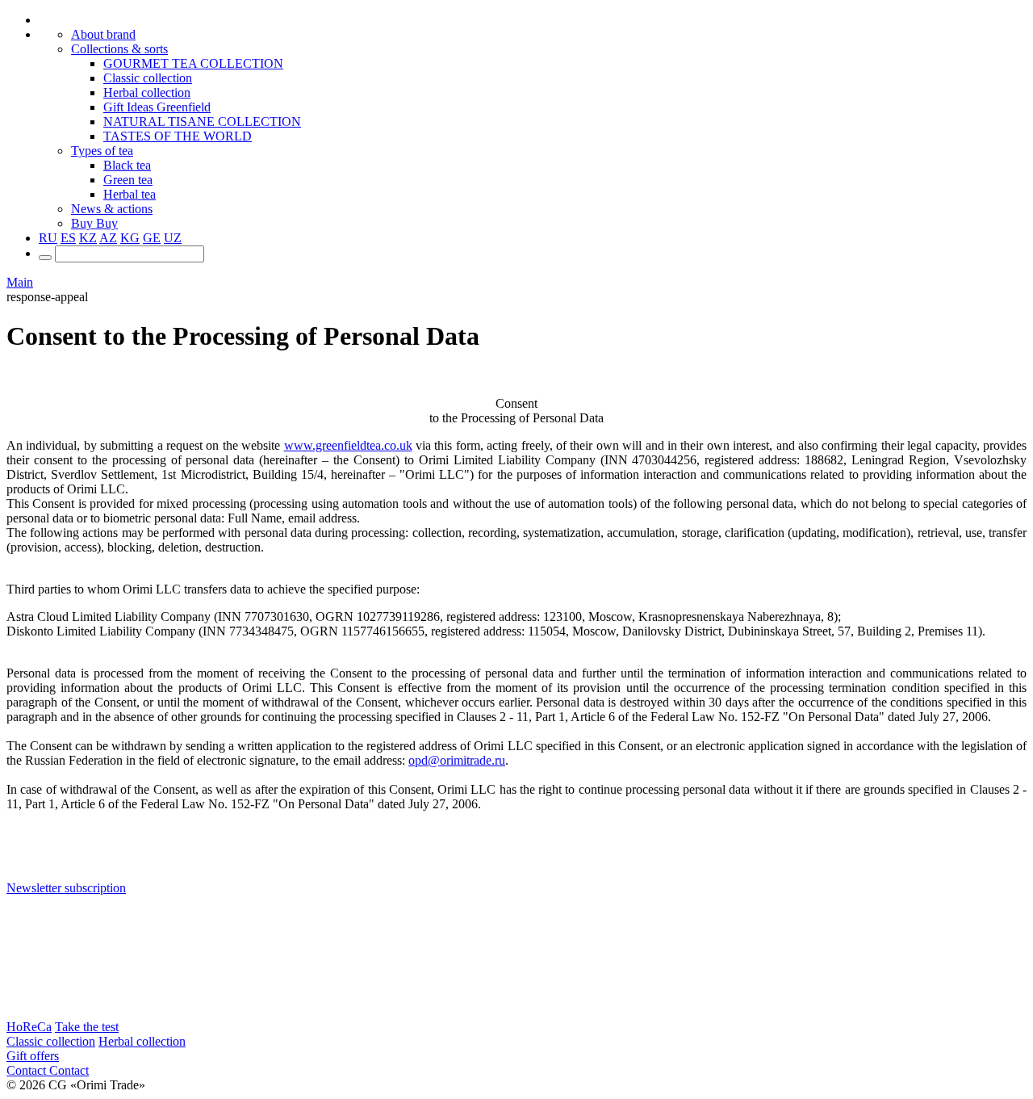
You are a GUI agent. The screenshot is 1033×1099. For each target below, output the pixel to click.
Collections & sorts (119, 49)
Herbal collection (146, 92)
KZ (88, 238)
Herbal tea (129, 194)
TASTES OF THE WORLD (177, 136)
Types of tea (102, 150)
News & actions (112, 209)
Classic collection (147, 78)
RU (48, 238)
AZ (108, 238)
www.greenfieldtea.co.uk (348, 445)
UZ (173, 238)
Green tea (128, 180)
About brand (103, 34)
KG (130, 238)
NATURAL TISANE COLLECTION (202, 121)
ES (68, 238)
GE (152, 238)
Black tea (127, 165)
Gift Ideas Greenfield (157, 107)
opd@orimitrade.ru (456, 760)
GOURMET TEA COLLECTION (193, 63)
